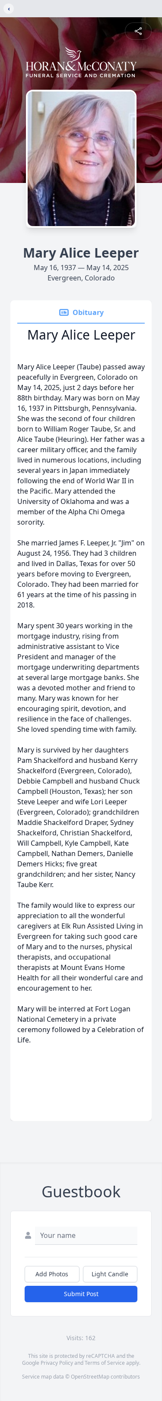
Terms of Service (105, 1362)
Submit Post (81, 1294)
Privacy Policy (57, 1362)
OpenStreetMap (90, 1376)
